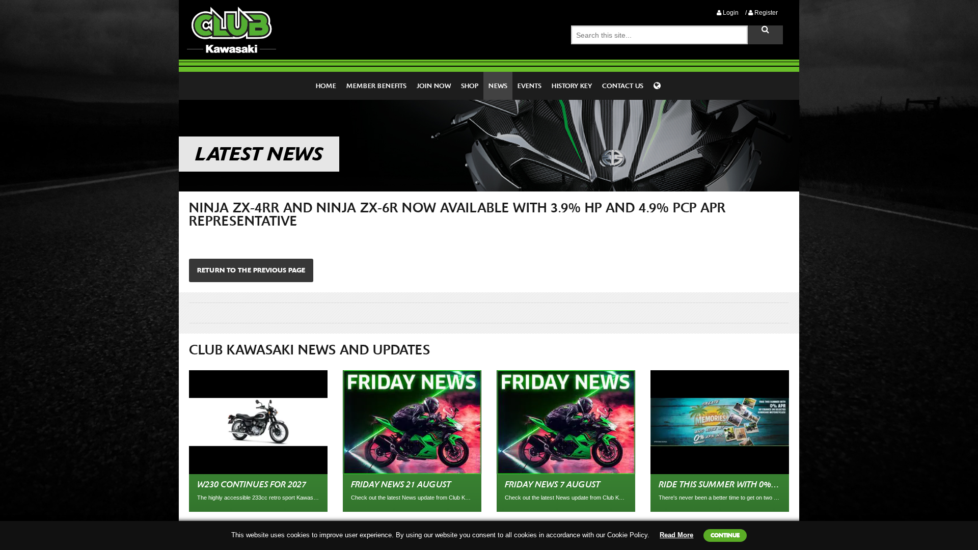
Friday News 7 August (552, 484)
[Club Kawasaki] (231, 29)
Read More (676, 535)
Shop (469, 85)
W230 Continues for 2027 (251, 484)
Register (765, 12)
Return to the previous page (251, 270)
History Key (572, 85)
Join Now (434, 85)
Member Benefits (376, 85)
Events (529, 85)
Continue (725, 535)
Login (730, 12)
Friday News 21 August (401, 484)
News (497, 85)
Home (326, 85)
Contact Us (622, 85)
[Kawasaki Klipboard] (658, 86)
